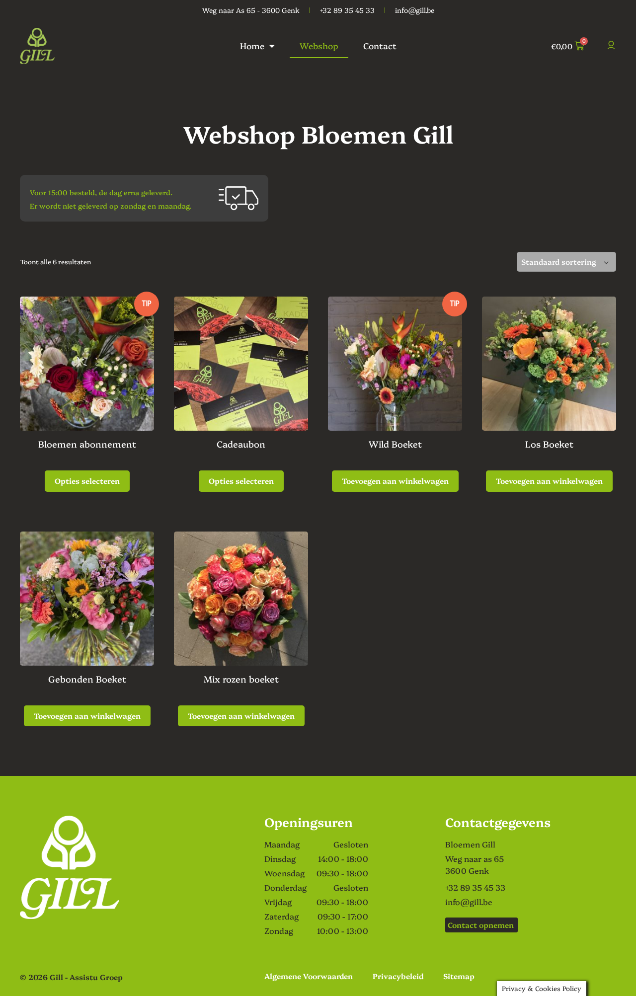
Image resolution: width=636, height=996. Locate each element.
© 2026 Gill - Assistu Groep (71, 977)
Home (252, 45)
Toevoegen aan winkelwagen (395, 480)
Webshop (319, 45)
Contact (380, 45)
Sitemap (459, 976)
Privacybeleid (398, 976)
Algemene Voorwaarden (308, 976)
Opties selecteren (87, 480)
